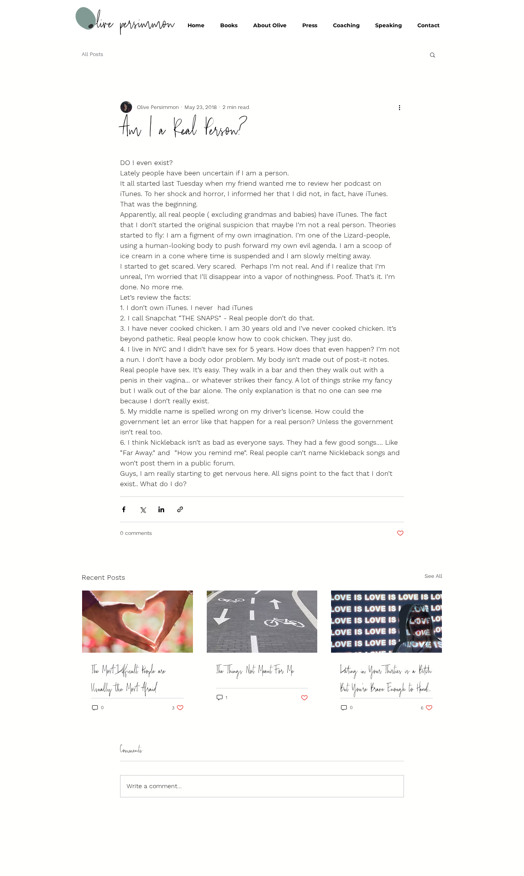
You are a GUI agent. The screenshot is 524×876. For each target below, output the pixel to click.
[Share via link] (180, 509)
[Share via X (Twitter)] (142, 509)
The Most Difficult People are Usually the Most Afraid (128, 680)
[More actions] (399, 107)
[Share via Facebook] (123, 509)
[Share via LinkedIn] (161, 509)
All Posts (92, 54)
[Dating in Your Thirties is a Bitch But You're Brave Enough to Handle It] (386, 622)
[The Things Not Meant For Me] (262, 622)
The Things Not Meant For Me (255, 671)
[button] (432, 54)
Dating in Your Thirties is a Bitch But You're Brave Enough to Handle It (386, 680)
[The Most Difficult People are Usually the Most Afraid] (137, 622)
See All (433, 576)
